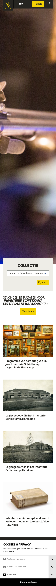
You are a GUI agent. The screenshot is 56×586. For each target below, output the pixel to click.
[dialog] (28, 563)
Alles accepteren (28, 582)
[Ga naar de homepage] (8, 5)
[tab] (52, 559)
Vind (44, 282)
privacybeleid (8, 551)
